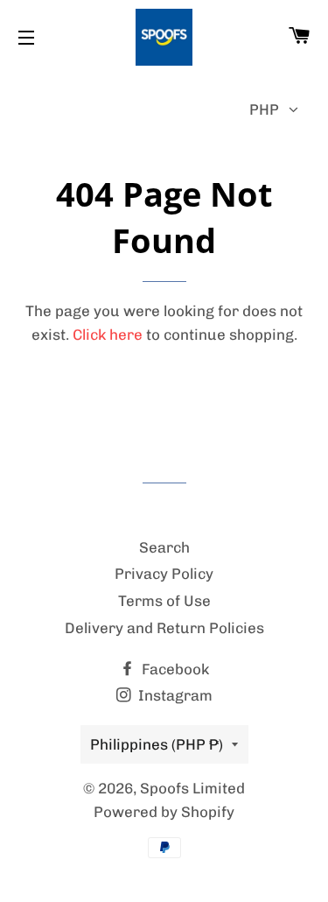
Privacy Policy (164, 573)
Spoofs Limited (192, 788)
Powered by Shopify (164, 812)
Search (164, 547)
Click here (108, 334)
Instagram (174, 695)
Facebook (173, 669)
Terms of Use (164, 601)
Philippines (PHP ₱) (156, 744)
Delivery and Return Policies (164, 628)
